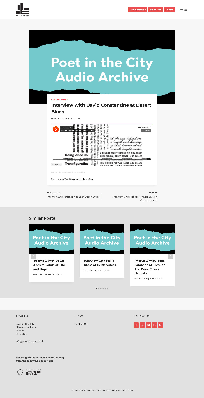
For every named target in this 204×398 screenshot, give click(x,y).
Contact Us (81, 324)
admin (57, 118)
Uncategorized (59, 100)
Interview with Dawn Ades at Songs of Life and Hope (49, 265)
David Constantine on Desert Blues (73, 172)
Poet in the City (56, 172)
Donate (169, 9)
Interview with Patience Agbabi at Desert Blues (73, 195)
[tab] (96, 288)
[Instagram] (148, 325)
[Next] (170, 255)
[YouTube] (160, 325)
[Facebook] (136, 325)
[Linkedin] (154, 325)
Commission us (138, 9)
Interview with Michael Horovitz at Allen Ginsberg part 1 (135, 196)
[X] (142, 325)
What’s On (155, 9)
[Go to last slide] (33, 255)
